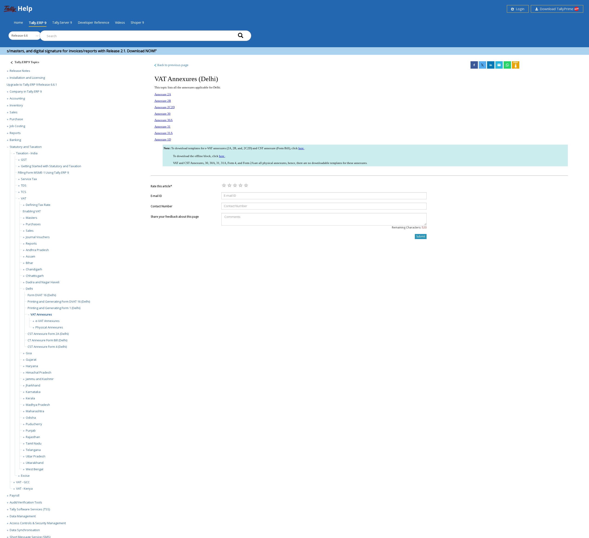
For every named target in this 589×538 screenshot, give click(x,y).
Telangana (33, 450)
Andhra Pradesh (37, 250)
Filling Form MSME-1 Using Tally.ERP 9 (43, 172)
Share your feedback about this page (175, 217)
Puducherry (34, 424)
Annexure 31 (162, 126)
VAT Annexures (41, 314)
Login (519, 8)
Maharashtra (35, 411)
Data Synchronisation (25, 530)
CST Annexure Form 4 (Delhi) (47, 347)
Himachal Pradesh (38, 372)
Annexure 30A (163, 120)
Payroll (14, 495)
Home (18, 22)
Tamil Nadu (33, 443)
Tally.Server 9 (62, 22)
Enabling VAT (32, 211)
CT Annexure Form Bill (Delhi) (47, 340)
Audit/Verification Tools (26, 502)
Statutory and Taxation (26, 147)
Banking (15, 140)
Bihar (29, 263)
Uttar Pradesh (35, 456)
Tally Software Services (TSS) (30, 509)
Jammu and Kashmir (40, 379)
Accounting (17, 98)
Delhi (29, 289)
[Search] (240, 36)
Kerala (30, 398)
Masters (31, 218)
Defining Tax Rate (38, 205)
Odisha (31, 417)
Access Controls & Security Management (38, 523)
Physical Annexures (49, 327)
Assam (30, 256)
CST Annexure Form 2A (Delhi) (48, 334)
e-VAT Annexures (47, 321)
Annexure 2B (162, 100)
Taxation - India (27, 153)
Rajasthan (33, 437)
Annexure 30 (162, 113)
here (301, 148)
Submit (420, 236)
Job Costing (17, 126)
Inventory (16, 105)
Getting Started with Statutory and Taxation (51, 166)
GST (24, 160)
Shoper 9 (137, 22)
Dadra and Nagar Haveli (42, 282)
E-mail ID (156, 196)
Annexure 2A (162, 94)
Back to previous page (172, 65)
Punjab (31, 430)
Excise (25, 476)
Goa (29, 353)
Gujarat (31, 359)
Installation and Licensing (27, 78)
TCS (23, 192)
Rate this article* (161, 186)
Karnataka (33, 392)
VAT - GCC (23, 482)
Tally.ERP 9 (37, 22)
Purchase (16, 119)
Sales (13, 112)
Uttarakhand (34, 463)
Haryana (32, 366)
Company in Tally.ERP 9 (26, 91)
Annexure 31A (163, 133)
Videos (120, 22)
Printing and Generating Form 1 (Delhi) (54, 308)
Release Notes (20, 71)
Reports (15, 133)
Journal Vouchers (38, 237)
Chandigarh (34, 269)
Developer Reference (93, 22)
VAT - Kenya (24, 488)
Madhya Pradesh (38, 405)
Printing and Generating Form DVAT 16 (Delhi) (59, 301)
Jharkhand (33, 385)
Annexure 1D (162, 139)
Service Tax (29, 179)
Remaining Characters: (409, 227)
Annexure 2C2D (164, 107)
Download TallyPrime (556, 8)
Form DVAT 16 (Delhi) (42, 295)
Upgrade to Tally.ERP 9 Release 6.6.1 (32, 84)
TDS (23, 185)
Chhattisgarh (35, 276)
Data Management (23, 516)
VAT (23, 198)
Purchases (33, 224)
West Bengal (34, 469)
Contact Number (161, 206)
